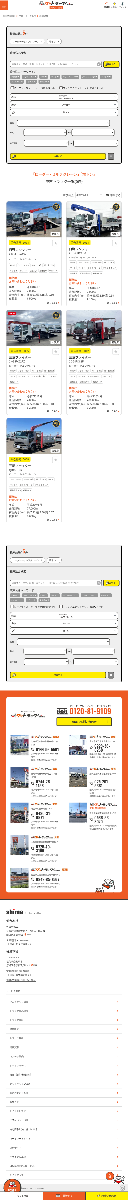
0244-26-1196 (43, 783)
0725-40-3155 (43, 849)
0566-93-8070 (102, 819)
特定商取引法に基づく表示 (24, 1129)
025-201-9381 (102, 783)
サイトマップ (17, 1175)
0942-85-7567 (47, 879)
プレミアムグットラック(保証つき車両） (84, 88)
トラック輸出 (17, 1038)
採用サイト (15, 1147)
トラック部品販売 (19, 1010)
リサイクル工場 (18, 1156)
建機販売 (14, 1028)
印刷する (115, 195)
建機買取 (14, 1047)
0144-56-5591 (47, 749)
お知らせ (14, 1102)
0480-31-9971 (43, 815)
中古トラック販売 (19, 1001)
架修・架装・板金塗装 (20, 1074)
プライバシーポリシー (21, 1120)
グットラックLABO (20, 1083)
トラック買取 (17, 1019)
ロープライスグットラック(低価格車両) (35, 88)
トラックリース (18, 1065)
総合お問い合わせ (19, 1092)
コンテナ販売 (17, 1056)
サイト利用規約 (18, 1111)
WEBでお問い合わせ (84, 721)
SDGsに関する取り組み (22, 1165)
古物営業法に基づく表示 (21, 980)
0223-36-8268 (102, 748)
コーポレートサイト (20, 1138)
